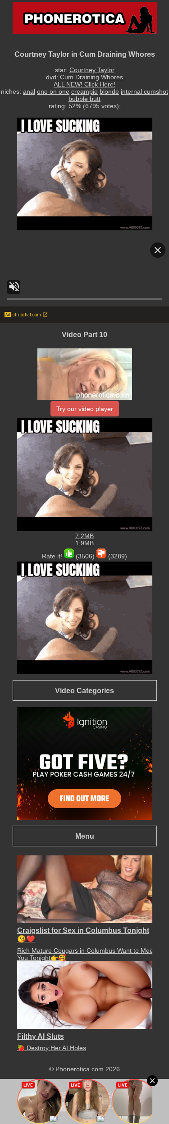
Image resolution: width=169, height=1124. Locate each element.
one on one (53, 91)
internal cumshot (144, 91)
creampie (84, 91)
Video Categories (84, 690)
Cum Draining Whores (91, 77)
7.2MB (84, 535)
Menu (84, 836)
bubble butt (84, 98)
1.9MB (84, 543)
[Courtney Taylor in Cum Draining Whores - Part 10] (84, 397)
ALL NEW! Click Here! (84, 84)
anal (29, 91)
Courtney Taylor (91, 69)
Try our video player (84, 408)
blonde (109, 91)
